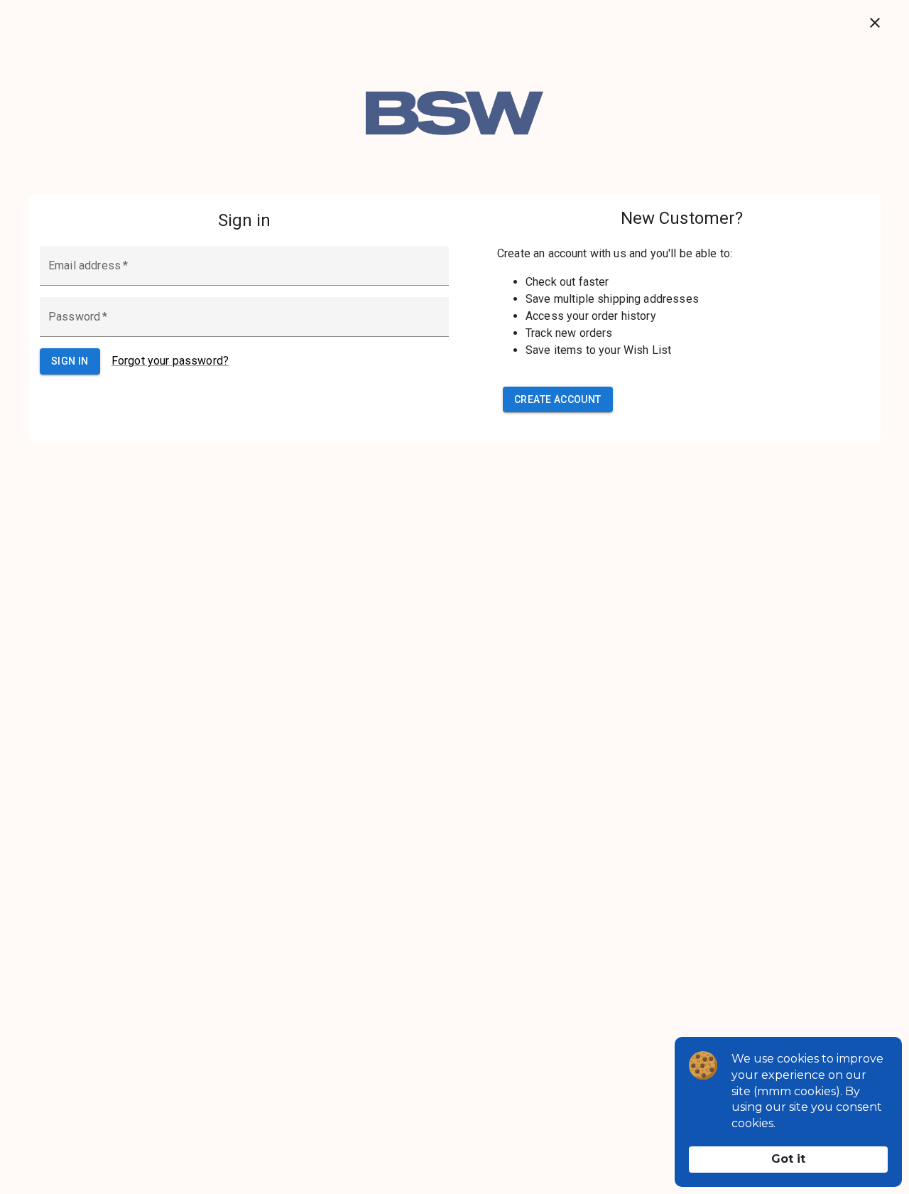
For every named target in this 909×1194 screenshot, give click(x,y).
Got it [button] (788, 1159)
